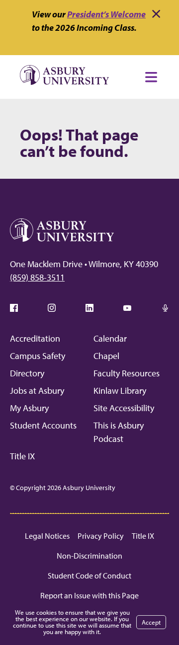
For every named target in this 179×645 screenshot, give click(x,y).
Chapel (106, 355)
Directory (27, 373)
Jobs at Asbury (37, 390)
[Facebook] (14, 308)
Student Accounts (43, 425)
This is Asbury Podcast (118, 432)
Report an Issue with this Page (89, 595)
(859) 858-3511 (37, 277)
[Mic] (165, 308)
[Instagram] (52, 308)
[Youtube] (127, 308)
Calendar (110, 338)
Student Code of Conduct (89, 575)
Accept (151, 622)
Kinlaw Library (119, 390)
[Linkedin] (89, 308)
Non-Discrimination (89, 556)
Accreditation (35, 338)
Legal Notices (47, 536)
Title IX (22, 456)
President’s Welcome (106, 14)
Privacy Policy (101, 536)
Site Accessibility (123, 408)
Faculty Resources (126, 373)
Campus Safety (37, 355)
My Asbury (29, 408)
